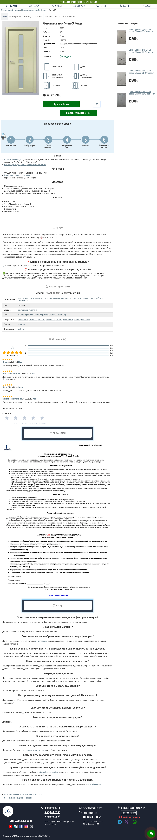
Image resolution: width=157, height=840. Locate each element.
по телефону (41, 641)
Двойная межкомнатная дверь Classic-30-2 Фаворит (141, 30)
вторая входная (25, 298)
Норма (24, 423)
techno (21, 329)
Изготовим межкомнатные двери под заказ (23, 794)
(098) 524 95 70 (52, 808)
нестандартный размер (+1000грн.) (50, 315)
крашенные (23, 319)
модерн (21, 324)
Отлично (42, 423)
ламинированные (82, 319)
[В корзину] (97, 104)
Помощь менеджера (76, 113)
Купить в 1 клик (61, 104)
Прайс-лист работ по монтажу (17, 175)
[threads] (31, 828)
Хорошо (33, 423)
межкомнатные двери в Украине (19, 798)
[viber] (128, 822)
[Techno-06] (20, 58)
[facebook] (21, 828)
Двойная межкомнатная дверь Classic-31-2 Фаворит (141, 72)
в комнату (37, 298)
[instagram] (26, 828)
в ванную (65, 298)
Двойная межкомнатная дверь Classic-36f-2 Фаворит (142, 93)
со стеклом (23, 310)
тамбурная (23, 300)
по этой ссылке (94, 784)
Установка (38, 16)
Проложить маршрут (129, 812)
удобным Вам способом (47, 772)
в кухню (56, 298)
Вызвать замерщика (13, 160)
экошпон (33, 319)
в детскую (47, 298)
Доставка (48, 16)
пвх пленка (68, 319)
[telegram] (121, 822)
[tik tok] (15, 828)
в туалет (73, 298)
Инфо (5, 16)
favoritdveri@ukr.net (92, 808)
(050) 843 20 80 (52, 812)
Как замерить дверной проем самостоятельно (25, 165)
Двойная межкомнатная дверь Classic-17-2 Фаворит (141, 51)
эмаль (59, 319)
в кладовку (83, 298)
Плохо (15, 423)
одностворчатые (25, 315)
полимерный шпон (46, 319)
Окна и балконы (69, 16)
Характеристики (15, 16)
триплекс (33, 310)
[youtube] (10, 828)
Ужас (7, 423)
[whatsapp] (135, 822)
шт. (62, 36)
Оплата (57, 16)
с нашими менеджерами (34, 750)
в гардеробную (96, 298)
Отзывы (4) (28, 16)
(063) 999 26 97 (52, 816)
